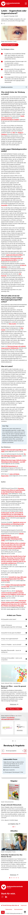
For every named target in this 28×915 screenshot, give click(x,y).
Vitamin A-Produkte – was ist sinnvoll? (11, 644)
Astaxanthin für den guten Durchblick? (11, 633)
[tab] (9, 877)
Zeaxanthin (4, 205)
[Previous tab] (2, 750)
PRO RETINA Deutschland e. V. (9, 466)
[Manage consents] (25, 912)
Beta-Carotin (12, 324)
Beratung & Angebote (9, 45)
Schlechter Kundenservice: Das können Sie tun (11, 856)
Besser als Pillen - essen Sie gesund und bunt (13, 687)
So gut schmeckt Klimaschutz (11, 805)
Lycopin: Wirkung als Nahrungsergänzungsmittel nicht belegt (11, 626)
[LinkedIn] (6, 897)
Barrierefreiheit (18, 909)
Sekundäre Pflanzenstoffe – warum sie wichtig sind (11, 651)
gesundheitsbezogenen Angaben (10, 119)
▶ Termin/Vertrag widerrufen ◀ (10, 905)
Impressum (24, 905)
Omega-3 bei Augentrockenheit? (9, 639)
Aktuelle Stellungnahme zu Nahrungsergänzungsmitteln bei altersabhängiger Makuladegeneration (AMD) (12, 537)
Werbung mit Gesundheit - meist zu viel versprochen (11, 659)
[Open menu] (3, 912)
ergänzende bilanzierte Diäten (14, 255)
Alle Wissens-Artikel (13, 709)
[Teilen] (4, 23)
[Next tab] (25, 750)
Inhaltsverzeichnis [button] (7, 87)
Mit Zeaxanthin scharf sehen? (8, 619)
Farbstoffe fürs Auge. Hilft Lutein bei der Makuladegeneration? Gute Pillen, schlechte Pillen (13, 578)
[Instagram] (2, 897)
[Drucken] (1, 23)
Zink (13, 132)
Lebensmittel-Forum (10, 759)
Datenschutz (9, 909)
